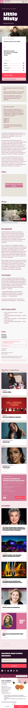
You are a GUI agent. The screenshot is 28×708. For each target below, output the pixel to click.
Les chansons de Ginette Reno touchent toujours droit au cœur (12, 581)
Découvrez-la (5, 345)
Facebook (4, 336)
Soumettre (14, 666)
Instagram (4, 337)
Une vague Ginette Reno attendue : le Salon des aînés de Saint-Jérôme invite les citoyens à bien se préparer (14, 529)
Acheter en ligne (8, 75)
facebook (5, 670)
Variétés (5, 390)
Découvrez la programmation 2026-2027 (13, 634)
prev (22, 219)
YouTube (8, 670)
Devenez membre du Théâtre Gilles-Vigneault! (13, 479)
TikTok (14, 670)
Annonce (5, 632)
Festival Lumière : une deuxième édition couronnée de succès (12, 555)
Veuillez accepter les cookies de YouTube (14, 185)
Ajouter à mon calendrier (10, 79)
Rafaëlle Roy (6, 467)
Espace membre (7, 0)
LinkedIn (11, 670)
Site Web (3, 334)
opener (26, 2)
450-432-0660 (7, 2)
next (24, 219)
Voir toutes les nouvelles (6, 644)
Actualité (5, 526)
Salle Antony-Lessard (9, 8)
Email (17, 670)
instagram (2, 670)
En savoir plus (13, 394)
